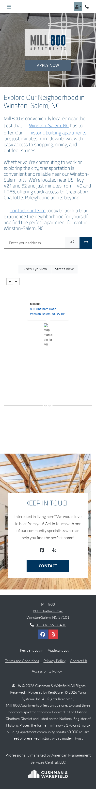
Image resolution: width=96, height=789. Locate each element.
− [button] (16, 281)
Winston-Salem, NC (49, 126)
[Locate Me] (72, 243)
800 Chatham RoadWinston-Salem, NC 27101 (48, 311)
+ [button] (10, 281)
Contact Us (78, 661)
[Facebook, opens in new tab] (42, 550)
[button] (78, 6)
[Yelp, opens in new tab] (53, 550)
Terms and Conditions (22, 660)
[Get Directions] (86, 243)
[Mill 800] (48, 334)
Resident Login (31, 650)
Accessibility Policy (47, 671)
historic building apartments (58, 133)
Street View (66, 268)
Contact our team (28, 211)
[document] (48, 334)
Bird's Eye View (36, 268)
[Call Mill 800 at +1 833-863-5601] (87, 6)
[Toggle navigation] (9, 6)
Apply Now (48, 65)
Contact (48, 566)
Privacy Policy (54, 660)
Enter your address (25, 242)
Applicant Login (60, 650)
